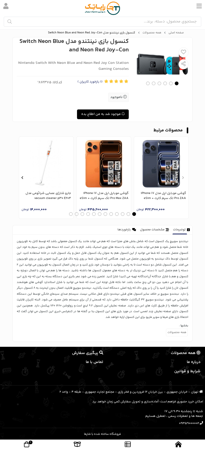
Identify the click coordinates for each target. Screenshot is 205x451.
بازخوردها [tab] (124, 229)
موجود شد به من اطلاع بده (101, 114)
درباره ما (193, 362)
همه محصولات (151, 33)
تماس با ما (94, 362)
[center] (9, 21)
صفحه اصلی (176, 33)
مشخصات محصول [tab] (152, 229)
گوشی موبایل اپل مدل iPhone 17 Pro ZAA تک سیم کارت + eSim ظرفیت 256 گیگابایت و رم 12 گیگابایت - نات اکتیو (163, 196)
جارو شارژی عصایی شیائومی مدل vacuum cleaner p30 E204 (48, 196)
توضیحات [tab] (179, 229)
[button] (183, 177)
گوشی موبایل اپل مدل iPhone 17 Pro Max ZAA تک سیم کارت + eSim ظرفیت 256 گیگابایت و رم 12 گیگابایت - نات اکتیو (104, 196)
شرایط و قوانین (187, 371)
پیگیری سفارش (85, 353)
